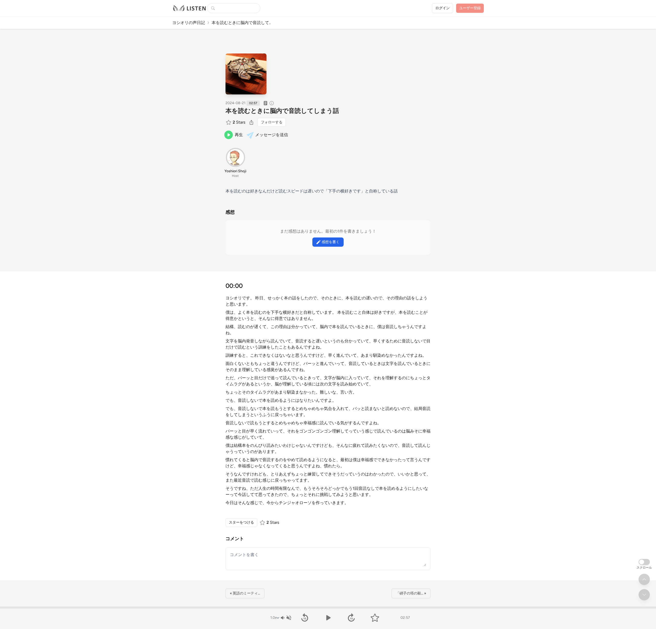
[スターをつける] (229, 122)
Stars (239, 122)
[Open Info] (271, 103)
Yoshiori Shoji (235, 171)
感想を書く (331, 242)
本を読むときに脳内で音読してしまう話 (282, 110)
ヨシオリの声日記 (188, 22)
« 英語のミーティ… (245, 593)
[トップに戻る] (644, 579)
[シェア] (251, 122)
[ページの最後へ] (644, 594)
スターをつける (241, 522)
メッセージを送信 (271, 134)
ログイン (442, 8)
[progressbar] (328, 607)
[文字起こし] (265, 103)
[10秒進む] (351, 618)
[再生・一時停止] (328, 618)
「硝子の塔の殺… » (411, 593)
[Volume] (286, 618)
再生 (239, 134)
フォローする (271, 122)
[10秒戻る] (304, 618)
